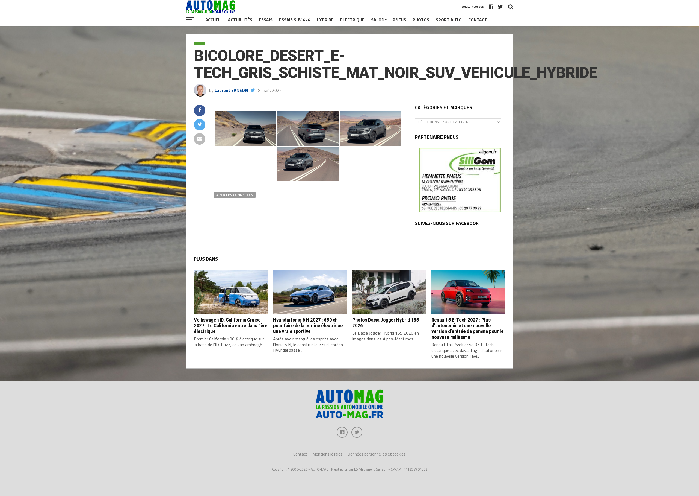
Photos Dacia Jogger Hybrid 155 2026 (385, 323)
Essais (266, 19)
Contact (477, 19)
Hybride (325, 19)
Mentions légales (328, 454)
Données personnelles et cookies (377, 454)
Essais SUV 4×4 (294, 19)
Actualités (240, 19)
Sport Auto (449, 19)
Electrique (352, 19)
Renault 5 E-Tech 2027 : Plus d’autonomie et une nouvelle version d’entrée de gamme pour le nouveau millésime (467, 328)
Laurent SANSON (231, 90)
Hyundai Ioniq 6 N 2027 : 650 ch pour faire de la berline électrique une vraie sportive (308, 325)
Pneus (399, 19)
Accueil (213, 19)
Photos (421, 19)
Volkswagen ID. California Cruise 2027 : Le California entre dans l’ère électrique (231, 325)
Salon (377, 19)
